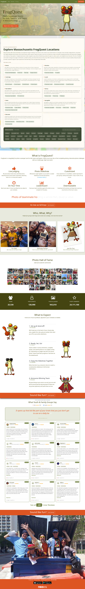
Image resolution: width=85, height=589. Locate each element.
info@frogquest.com (45, 579)
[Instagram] (44, 587)
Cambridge (40, 133)
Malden (35, 136)
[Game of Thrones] (53, 282)
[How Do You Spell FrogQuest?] (70, 282)
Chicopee (52, 133)
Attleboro (7, 133)
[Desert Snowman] (48, 271)
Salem (23, 139)
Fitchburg (70, 133)
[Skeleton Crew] (53, 276)
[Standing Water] (42, 282)
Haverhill (76, 133)
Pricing (16, 1)
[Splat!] (21, 276)
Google (9, 438)
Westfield (54, 139)
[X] (43, 587)
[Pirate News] (31, 271)
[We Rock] (26, 276)
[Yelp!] (46, 587)
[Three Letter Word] (64, 271)
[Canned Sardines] (15, 282)
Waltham (48, 139)
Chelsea (46, 133)
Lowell (26, 136)
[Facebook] (41, 587)
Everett (57, 133)
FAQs (9, 1)
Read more (8, 436)
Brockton (34, 133)
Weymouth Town (61, 139)
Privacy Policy (37, 579)
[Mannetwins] (75, 271)
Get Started (51, 205)
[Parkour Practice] (42, 276)
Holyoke (7, 136)
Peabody (74, 136)
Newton (68, 136)
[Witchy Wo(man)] (31, 282)
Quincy (12, 139)
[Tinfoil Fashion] (37, 271)
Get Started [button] (81, 1)
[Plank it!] (10, 271)
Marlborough (42, 136)
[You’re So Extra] (48, 276)
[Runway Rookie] (26, 282)
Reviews (12, 1)
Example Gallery (42, 177)
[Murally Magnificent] (53, 287)
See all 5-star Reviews (42, 505)
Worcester (75, 139)
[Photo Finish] (15, 271)
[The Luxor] (75, 276)
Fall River (63, 133)
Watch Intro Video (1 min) (10, 26)
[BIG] (37, 282)
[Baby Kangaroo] (42, 271)
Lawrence (13, 136)
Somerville (29, 139)
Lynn (30, 136)
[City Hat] (21, 271)
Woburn (69, 139)
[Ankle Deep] (75, 282)
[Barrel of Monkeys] (21, 282)
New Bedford (62, 136)
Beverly (22, 133)
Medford (49, 136)
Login (76, 1)
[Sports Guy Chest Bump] (26, 271)
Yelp (35, 438)
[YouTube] (39, 587)
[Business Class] (48, 282)
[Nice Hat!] (15, 276)
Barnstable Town (15, 133)
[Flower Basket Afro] (31, 276)
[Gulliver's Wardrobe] (53, 271)
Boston (27, 133)
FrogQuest (3, 1)
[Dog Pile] (59, 271)
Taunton (42, 139)
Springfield (35, 139)
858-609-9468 (53, 579)
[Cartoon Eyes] (59, 282)
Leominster (19, 136)
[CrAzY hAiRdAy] (37, 276)
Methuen (55, 136)
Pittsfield (7, 139)
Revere (18, 139)
